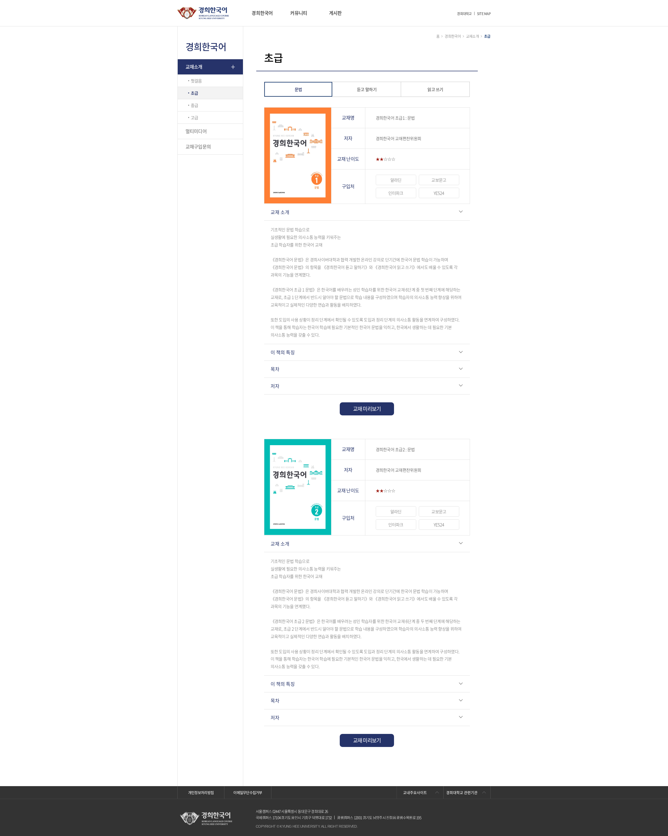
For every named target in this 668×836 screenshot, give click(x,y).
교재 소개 (280, 212)
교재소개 (194, 66)
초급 (194, 93)
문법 (298, 89)
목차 (275, 369)
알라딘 (396, 180)
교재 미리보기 (367, 409)
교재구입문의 (198, 146)
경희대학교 (464, 13)
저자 (275, 386)
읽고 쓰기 (435, 89)
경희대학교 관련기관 (462, 792)
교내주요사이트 (415, 792)
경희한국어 (262, 12)
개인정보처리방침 (201, 792)
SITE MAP (484, 13)
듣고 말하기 (367, 89)
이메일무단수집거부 (247, 792)
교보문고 (438, 180)
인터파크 (395, 193)
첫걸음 (196, 81)
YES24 (439, 193)
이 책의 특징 (283, 352)
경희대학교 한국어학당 (203, 13)
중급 (194, 105)
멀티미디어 (196, 131)
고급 (194, 117)
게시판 (335, 12)
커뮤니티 (298, 12)
